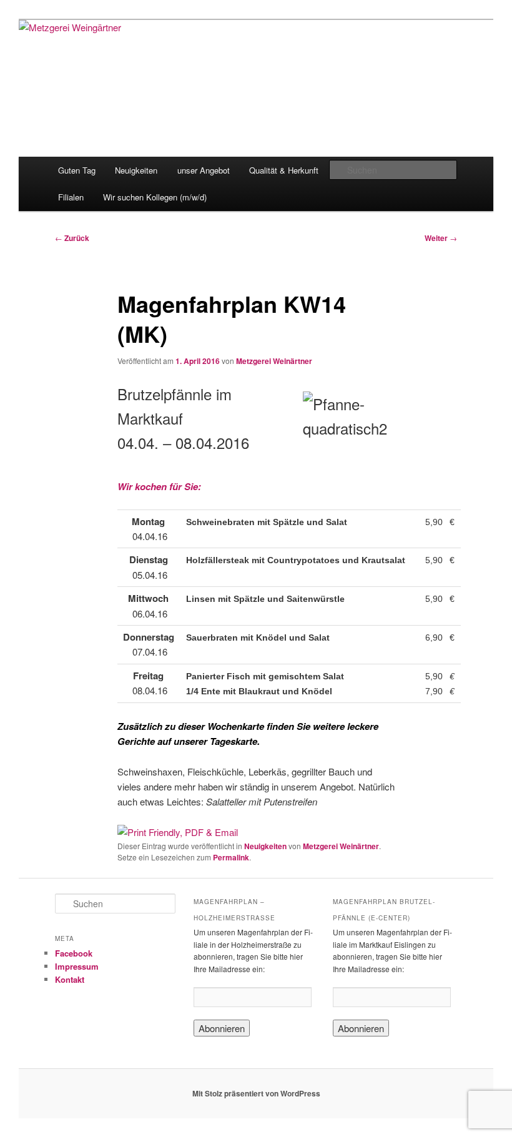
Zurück (72, 238)
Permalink (231, 857)
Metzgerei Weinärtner (274, 361)
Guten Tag (77, 170)
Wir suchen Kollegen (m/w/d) (155, 197)
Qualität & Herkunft (283, 170)
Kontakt (69, 979)
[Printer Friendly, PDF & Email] (177, 832)
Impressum (77, 966)
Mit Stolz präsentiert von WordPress (256, 1093)
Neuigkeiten (136, 170)
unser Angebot (203, 170)
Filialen (71, 197)
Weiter (441, 238)
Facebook (73, 953)
